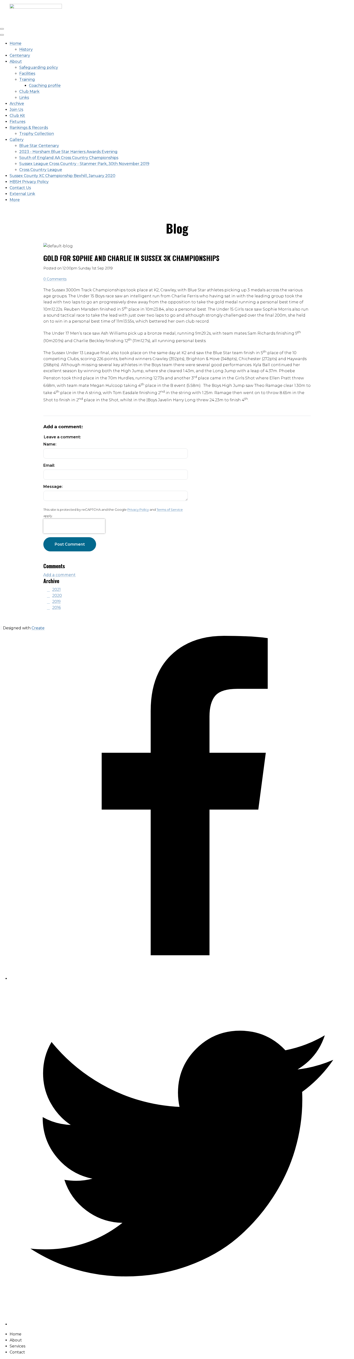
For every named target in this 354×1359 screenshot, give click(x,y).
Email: (49, 465)
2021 (56, 589)
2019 (56, 601)
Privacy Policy (138, 509)
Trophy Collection (36, 133)
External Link (22, 193)
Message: (53, 486)
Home (15, 43)
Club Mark (29, 91)
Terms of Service (170, 509)
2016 (56, 607)
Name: (49, 444)
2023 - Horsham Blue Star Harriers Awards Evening (68, 151)
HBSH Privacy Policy (29, 181)
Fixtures (17, 121)
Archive (17, 103)
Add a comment (59, 575)
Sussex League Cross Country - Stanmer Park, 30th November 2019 (84, 163)
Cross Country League (40, 169)
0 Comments (54, 279)
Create (38, 628)
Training (27, 79)
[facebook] (182, 978)
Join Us (16, 109)
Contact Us (20, 187)
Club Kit (17, 115)
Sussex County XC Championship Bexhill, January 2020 (62, 175)
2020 (57, 595)
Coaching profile (45, 85)
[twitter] (182, 1324)
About (16, 61)
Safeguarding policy (38, 67)
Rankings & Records (29, 127)
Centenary (20, 55)
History (26, 49)
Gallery (17, 139)
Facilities (27, 73)
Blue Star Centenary (39, 145)
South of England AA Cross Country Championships (68, 157)
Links (24, 97)
